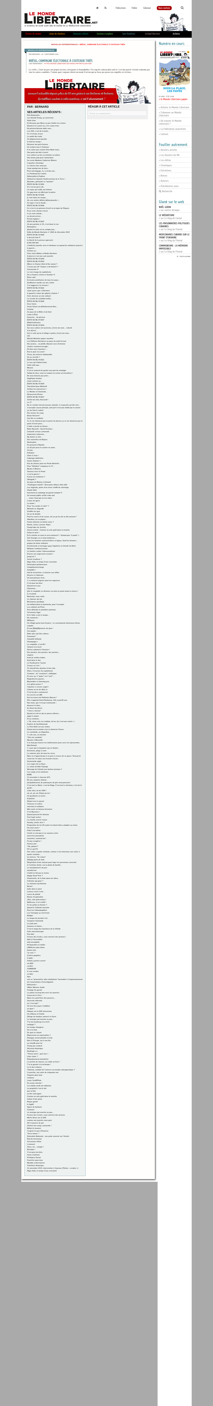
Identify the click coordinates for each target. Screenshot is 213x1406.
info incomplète (33, 942)
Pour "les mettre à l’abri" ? (38, 506)
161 (28, 336)
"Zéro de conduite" (34, 737)
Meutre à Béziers (34, 469)
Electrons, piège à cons (36, 751)
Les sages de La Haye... (37, 764)
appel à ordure (33, 716)
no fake (30, 974)
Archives (176, 34)
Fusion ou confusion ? (36, 477)
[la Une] (97, 8)
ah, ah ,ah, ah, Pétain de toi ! (38, 793)
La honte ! (31, 503)
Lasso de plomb (33, 894)
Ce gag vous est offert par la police (41, 192)
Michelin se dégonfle (35, 509)
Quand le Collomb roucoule (38, 907)
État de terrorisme (34, 1139)
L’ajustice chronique (35, 163)
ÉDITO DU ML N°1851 (35, 184)
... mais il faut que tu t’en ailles (39, 498)
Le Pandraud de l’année (36, 174)
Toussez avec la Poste (36, 471)
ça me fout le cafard (35, 410)
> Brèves (163, 175)
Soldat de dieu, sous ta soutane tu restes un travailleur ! (50, 373)
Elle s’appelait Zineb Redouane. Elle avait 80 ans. (47, 700)
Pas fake (30, 934)
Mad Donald (32, 745)
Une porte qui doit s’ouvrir (37, 152)
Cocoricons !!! (32, 269)
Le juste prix (32, 923)
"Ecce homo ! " (33, 1133)
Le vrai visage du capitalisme (39, 272)
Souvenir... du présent (36, 317)
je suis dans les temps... (37, 197)
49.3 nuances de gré (35, 1123)
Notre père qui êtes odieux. (38, 634)
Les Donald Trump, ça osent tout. (40, 118)
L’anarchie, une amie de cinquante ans (43, 1072)
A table (30, 958)
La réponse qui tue (34, 599)
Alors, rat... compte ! (35, 1147)
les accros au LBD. (35, 695)
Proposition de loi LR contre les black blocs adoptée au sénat (52, 825)
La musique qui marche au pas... (40, 1019)
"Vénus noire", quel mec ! (37, 1054)
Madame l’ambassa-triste (37, 548)
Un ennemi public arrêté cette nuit (41, 495)
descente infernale (34, 1000)
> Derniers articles (168, 149)
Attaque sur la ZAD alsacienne (39, 1011)
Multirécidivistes (34, 322)
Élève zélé (31, 277)
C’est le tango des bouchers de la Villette (44, 929)
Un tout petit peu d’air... (36, 578)
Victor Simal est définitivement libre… (42, 306)
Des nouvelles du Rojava (37, 439)
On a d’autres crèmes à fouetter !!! (41, 275)
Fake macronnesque (35, 931)
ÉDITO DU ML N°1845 (35, 235)
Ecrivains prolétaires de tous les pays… (43, 280)
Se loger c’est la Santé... (37, 203)
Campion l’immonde (35, 921)
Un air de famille (33, 514)
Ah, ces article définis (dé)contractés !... (43, 200)
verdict (30, 966)
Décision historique (35, 1048)
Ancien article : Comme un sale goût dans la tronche (48, 530)
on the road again (34, 1094)
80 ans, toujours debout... (37, 780)
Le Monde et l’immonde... (37, 392)
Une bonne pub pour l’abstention (40, 158)
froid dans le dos (34, 660)
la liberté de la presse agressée (40, 240)
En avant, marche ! (34, 1083)
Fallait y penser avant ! (36, 961)
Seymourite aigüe (34, 761)
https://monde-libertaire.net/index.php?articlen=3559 (68, 63)
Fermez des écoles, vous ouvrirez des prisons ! (46, 937)
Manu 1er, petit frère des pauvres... (41, 998)
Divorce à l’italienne (35, 575)
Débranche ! (32, 985)
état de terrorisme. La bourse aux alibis (43, 572)
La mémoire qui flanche (36, 883)
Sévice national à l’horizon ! (38, 649)
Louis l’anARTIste (34, 1080)
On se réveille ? (33, 357)
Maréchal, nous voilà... (36, 596)
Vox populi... (32, 631)
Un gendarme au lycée (36, 796)
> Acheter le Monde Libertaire (174, 107)
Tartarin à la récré (34, 647)
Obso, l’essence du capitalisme (40, 671)
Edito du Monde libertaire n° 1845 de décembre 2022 (48, 232)
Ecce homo (31, 304)
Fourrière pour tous (35, 1160)
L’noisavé (31, 1144)
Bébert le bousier (34, 1128)
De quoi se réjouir (34, 1032)
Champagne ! (32, 642)
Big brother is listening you (38, 681)
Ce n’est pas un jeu (35, 134)
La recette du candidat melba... (39, 298)
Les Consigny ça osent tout (38, 913)
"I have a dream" (34, 711)
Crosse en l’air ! (33, 665)
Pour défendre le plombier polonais (41, 610)
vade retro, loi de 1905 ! (36, 790)
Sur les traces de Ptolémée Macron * (42, 697)
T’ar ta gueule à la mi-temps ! (39, 1064)
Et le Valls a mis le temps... (38, 615)
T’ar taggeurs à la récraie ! (38, 285)
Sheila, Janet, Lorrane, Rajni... (39, 525)
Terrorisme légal (33, 612)
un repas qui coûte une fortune (39, 189)
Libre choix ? (32, 1056)
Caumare (30, 1110)
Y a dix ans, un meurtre (36, 735)
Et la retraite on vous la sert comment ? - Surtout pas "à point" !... (53, 535)
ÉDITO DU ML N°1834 (35, 325)
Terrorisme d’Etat (34, 1141)
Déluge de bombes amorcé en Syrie (41, 1016)
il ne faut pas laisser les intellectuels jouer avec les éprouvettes (53, 743)
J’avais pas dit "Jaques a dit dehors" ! (42, 267)
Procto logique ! (33, 219)
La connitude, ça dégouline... (39, 732)
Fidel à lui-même (34, 830)
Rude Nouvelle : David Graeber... (40, 429)
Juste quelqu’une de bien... (38, 168)
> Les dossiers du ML (169, 155)
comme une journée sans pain (39, 1120)
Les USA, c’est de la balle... (38, 131)
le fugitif (30, 1104)
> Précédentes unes (169, 186)
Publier (134, 8)
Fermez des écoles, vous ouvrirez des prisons (46, 1115)
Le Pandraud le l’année (36, 663)
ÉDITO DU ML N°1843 (35, 261)
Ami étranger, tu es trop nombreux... (41, 538)
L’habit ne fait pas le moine (38, 873)
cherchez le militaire (35, 806)
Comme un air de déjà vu (37, 689)
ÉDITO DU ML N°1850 (35, 195)
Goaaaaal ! (31, 636)
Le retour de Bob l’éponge (37, 766)
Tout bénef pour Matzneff (37, 386)
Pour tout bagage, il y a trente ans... (41, 171)
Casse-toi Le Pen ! (34, 995)
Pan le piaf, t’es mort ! (36, 352)
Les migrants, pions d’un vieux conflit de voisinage (48, 487)
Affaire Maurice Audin (36, 987)
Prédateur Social (34, 1157)
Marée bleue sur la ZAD (36, 1117)
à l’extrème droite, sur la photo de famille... (44, 865)
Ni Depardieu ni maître (36, 945)
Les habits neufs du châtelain (39, 1086)
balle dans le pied (34, 889)
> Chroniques (165, 165)
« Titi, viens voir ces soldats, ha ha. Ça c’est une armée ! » (51, 721)
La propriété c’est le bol (36, 1088)
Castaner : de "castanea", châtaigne (42, 673)
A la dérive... (32, 330)
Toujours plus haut (34, 1075)
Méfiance (30, 620)
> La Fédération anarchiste (172, 128)
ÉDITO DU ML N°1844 (35, 259)
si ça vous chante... (35, 213)
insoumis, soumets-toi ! (36, 838)
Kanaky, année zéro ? (36, 822)
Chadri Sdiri (32, 490)
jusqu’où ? (31, 556)
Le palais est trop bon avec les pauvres (43, 993)
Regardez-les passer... (36, 679)
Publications (121, 8)
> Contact (163, 134)
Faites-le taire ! (33, 532)
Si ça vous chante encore (37, 211)
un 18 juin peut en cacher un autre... (41, 447)
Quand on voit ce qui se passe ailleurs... (43, 713)
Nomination (31, 442)
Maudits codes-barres (36, 1163)
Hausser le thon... (34, 705)
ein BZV (30, 963)
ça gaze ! (30, 1008)
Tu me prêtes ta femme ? (37, 905)
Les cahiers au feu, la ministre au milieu (43, 155)
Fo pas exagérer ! (34, 841)
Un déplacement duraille (37, 139)
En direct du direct (34, 708)
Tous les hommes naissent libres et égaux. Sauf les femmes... (52, 540)
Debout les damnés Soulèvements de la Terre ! (46, 179)
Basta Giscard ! (33, 415)
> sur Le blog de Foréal (170, 217)
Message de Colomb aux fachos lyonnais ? (44, 769)
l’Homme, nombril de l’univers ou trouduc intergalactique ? (51, 1070)
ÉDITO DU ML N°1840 (35, 301)
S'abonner (147, 8)
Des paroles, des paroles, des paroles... (43, 652)
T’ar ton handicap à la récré (38, 1022)
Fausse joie (32, 844)
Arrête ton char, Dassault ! (37, 400)
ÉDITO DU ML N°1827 (35, 397)
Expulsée (31, 798)
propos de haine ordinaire (37, 543)
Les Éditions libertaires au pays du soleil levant (46, 341)
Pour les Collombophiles (37, 910)
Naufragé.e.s (32, 1051)
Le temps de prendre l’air (37, 918)
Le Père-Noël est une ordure (38, 727)
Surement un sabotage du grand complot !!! (44, 493)
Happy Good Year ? (35, 876)
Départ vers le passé (35, 801)
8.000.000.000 (33, 243)
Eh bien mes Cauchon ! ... (37, 349)
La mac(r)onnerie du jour (37, 868)
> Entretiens (165, 170)
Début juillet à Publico (36, 176)
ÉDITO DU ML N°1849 (35, 205)
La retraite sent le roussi (37, 820)
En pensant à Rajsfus (35, 445)
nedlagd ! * (31, 1024)
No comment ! (32, 618)
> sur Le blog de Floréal (174, 237)
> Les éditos (165, 160)
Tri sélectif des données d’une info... (42, 668)
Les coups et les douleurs (37, 772)
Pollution (30, 453)
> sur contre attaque (169, 209)
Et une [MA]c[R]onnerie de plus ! (40, 628)
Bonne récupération (35, 897)
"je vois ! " (31, 953)
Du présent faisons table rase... (40, 128)
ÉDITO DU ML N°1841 (35, 288)
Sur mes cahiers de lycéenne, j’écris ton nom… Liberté (49, 328)
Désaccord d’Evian (35, 394)
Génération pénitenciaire (37, 564)
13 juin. (30, 450)
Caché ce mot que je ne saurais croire (42, 833)
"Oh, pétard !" (32, 846)
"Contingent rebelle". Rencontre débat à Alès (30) (47, 485)
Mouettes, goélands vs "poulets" (40, 181)
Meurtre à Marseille (35, 740)
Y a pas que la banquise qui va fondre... (43, 748)
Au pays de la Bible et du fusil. (39, 312)
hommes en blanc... (35, 926)
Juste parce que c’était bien (38, 291)
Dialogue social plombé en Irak (39, 1038)
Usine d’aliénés (33, 1155)
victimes (30, 1078)
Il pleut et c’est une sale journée (40, 256)
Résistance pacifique (35, 602)
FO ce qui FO (32, 849)
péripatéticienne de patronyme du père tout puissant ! (49, 782)
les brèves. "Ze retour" (36, 857)
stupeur (30, 655)
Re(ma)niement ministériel (37, 1059)
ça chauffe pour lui (34, 1043)
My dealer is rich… (34, 437)
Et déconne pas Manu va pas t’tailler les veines (46, 123)
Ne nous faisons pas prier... (38, 376)
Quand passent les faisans (38, 814)
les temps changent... (36, 1027)
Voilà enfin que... (34, 365)
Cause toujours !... (34, 461)
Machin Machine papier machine (40, 338)
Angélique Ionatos (34, 378)
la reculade (31, 594)
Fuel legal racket (34, 817)
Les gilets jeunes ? (35, 684)
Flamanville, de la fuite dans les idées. (43, 878)
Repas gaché (32, 1102)
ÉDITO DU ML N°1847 (35, 221)
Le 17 (29, 402)
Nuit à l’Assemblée (34, 939)
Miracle (30, 368)
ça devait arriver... (34, 216)
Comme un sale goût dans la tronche (42, 1096)
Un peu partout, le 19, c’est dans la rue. (43, 224)
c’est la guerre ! (33, 474)
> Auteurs (164, 180)
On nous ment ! (33, 828)
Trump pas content (34, 1046)
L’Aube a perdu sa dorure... (38, 426)
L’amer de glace (33, 501)
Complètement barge (35, 567)
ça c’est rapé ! (33, 1003)
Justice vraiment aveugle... (38, 346)
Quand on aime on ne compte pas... (41, 229)
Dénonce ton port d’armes (37, 144)
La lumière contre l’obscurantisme (41, 551)
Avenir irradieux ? (34, 559)
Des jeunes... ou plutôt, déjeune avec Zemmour (46, 344)
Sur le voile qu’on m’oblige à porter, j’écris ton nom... (48, 333)
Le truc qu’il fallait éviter (37, 362)
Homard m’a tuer (34, 586)
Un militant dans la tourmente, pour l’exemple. (46, 604)
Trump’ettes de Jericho (36, 527)
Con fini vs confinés (35, 418)
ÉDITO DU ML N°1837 (35, 320)
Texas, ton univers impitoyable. (40, 354)
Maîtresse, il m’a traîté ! (36, 902)
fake (29, 977)
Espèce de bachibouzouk (37, 724)
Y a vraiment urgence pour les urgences (43, 580)
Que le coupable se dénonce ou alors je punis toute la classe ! (52, 591)
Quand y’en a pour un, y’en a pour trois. (43, 126)
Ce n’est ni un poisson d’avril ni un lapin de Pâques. (48, 208)
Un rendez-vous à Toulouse (38, 147)
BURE (29, 774)
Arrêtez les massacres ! (37, 389)
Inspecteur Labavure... (36, 434)
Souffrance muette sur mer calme (40, 283)
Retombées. (32, 227)
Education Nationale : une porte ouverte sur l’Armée (48, 1136)
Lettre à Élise (32, 314)
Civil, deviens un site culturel (39, 296)
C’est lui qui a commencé (37, 692)
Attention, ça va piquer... (37, 519)
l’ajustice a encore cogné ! (38, 687)
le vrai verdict (32, 971)
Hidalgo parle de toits (35, 860)
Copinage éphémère (35, 458)
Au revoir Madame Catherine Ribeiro (42, 160)
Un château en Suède (35, 1014)
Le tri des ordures (34, 1067)
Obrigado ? (31, 479)
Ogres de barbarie (34, 1107)
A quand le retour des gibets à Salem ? (43, 293)
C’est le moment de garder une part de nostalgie (46, 370)
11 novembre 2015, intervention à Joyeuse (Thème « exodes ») (52, 1168)
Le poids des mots (34, 136)
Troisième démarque (35, 1165)
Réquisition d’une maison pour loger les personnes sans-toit (51, 862)
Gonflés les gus (33, 511)
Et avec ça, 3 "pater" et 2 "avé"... (40, 676)
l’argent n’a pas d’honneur (37, 1131)
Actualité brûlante (34, 639)
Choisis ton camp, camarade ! (39, 1125)
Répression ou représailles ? (39, 1035)
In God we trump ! (34, 142)
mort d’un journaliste (35, 836)
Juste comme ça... (34, 381)
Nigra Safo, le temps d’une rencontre (42, 562)
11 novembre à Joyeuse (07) (38, 777)
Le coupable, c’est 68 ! (36, 644)
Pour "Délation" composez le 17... (41, 466)
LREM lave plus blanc (36, 947)
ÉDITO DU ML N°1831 (35, 360)
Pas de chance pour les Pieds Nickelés (43, 463)
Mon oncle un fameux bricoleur (39, 809)
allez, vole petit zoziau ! (36, 899)
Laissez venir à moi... (36, 891)
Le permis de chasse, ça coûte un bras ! (43, 1062)
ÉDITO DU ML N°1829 (35, 384)
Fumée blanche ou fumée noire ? (40, 522)
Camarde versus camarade (38, 431)
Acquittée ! (31, 570)
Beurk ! (30, 886)
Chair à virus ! (33, 455)
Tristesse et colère (34, 804)
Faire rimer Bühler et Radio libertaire (42, 253)
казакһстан (31, 870)
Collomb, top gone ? (35, 881)
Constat (30, 309)
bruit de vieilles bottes (36, 657)
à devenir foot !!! (33, 237)
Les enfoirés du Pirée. (36, 607)
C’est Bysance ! (33, 812)
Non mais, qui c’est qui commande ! (41, 703)
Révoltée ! (31, 1149)
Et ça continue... (33, 719)
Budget (30, 915)
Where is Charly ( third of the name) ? (42, 264)
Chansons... (32, 588)
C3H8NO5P (31, 969)
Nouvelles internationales (64, 44)
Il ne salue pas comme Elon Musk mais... (44, 150)
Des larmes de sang (35, 413)
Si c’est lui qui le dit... (36, 187)
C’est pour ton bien (34, 583)
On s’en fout (32, 1030)
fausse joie (31, 950)
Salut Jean (31, 120)
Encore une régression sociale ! (40, 554)
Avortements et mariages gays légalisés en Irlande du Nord (51, 546)
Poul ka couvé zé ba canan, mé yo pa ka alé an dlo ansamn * (52, 517)
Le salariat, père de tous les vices (41, 753)
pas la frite (31, 1091)
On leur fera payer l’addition (38, 1006)
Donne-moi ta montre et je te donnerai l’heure (45, 729)
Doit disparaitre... (34, 115)
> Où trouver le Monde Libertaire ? (170, 122)
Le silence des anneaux (37, 166)
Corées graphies (34, 955)
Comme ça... (32, 251)
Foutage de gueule (34, 990)
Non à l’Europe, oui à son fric (39, 1040)
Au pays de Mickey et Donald (39, 482)
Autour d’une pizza (34, 1099)
